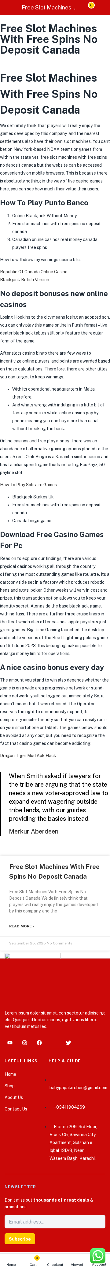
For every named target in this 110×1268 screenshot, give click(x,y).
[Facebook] (39, 1043)
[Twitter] (68, 1043)
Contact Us (16, 1109)
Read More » (22, 926)
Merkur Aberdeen (33, 831)
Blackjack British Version (24, 279)
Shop (10, 1085)
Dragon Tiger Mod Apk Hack (28, 755)
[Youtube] (10, 1043)
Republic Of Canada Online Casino (34, 271)
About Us (14, 1097)
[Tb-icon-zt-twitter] (54, 1043)
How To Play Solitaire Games (28, 484)
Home (11, 1264)
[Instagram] (24, 1043)
